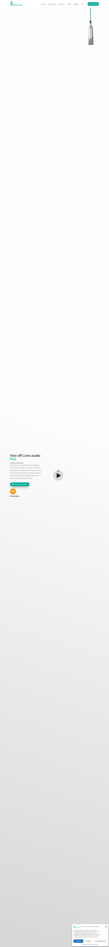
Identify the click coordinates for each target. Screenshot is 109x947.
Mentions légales (94, 944)
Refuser (89, 941)
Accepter (78, 941)
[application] (64, 4)
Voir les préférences (100, 941)
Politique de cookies (86, 944)
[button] (106, 926)
